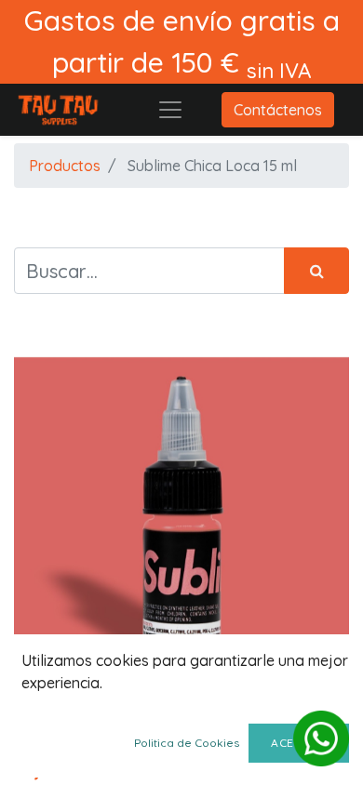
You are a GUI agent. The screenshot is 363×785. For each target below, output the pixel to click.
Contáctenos (278, 109)
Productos (65, 165)
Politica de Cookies (186, 743)
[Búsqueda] (316, 270)
